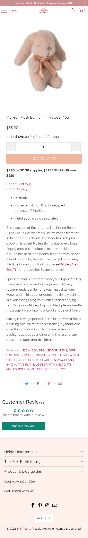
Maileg (22, 189)
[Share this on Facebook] (37, 383)
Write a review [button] (23, 426)
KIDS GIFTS (64, 364)
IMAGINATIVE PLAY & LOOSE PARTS (30, 364)
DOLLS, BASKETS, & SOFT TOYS (45, 355)
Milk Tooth (23, 528)
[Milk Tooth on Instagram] (47, 506)
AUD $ (41, 518)
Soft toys (24, 184)
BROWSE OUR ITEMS (52, 350)
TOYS (62, 369)
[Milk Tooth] (44, 10)
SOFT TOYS (26, 369)
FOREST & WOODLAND (58, 360)
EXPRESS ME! (32, 360)
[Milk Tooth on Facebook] (33, 506)
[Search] (73, 10)
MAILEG (11, 369)
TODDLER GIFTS (46, 369)
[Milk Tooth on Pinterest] (40, 506)
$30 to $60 (29, 350)
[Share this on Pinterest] (48, 383)
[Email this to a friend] (59, 383)
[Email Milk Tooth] (55, 506)
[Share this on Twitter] (26, 383)
